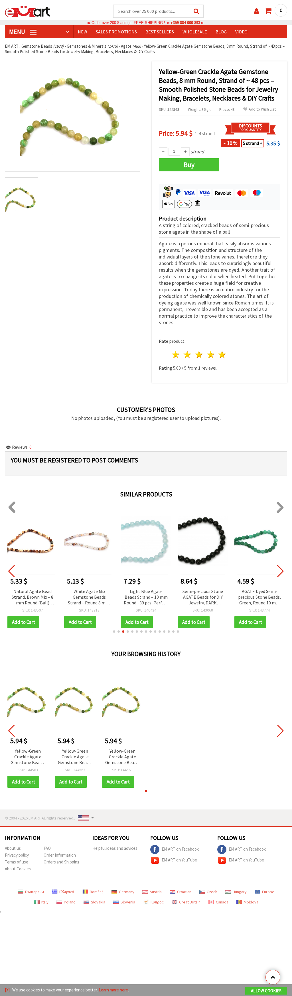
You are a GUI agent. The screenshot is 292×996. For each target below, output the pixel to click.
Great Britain (189, 902)
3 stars (199, 354)
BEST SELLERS (159, 32)
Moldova (251, 902)
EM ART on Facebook (180, 849)
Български (34, 891)
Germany (126, 891)
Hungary (240, 891)
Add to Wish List (262, 109)
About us (13, 848)
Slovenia (128, 902)
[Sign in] (256, 11)
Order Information (60, 855)
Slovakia (98, 902)
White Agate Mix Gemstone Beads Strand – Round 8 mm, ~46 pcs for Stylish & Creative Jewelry (89, 597)
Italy (44, 902)
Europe (268, 891)
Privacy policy (17, 855)
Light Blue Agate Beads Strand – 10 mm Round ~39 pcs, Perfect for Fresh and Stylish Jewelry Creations (146, 597)
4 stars (211, 354)
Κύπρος (157, 902)
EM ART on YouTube (179, 860)
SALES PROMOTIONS (116, 32)
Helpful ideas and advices (114, 848)
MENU (17, 32)
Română (97, 891)
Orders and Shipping (62, 862)
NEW (82, 32)
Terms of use (16, 862)
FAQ (47, 848)
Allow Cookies (266, 990)
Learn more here (113, 990)
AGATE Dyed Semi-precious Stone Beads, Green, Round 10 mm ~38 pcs (259, 597)
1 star (176, 354)
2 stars (188, 354)
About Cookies (18, 868)
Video (241, 32)
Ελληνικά (66, 891)
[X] (7, 990)
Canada (222, 902)
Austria (156, 891)
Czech (212, 891)
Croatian (184, 891)
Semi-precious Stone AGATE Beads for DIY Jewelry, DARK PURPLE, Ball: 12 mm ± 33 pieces (203, 597)
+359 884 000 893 (185, 23)
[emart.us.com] (27, 11)
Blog (221, 32)
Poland (70, 902)
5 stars (222, 354)
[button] (114, 631)
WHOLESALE (194, 32)
